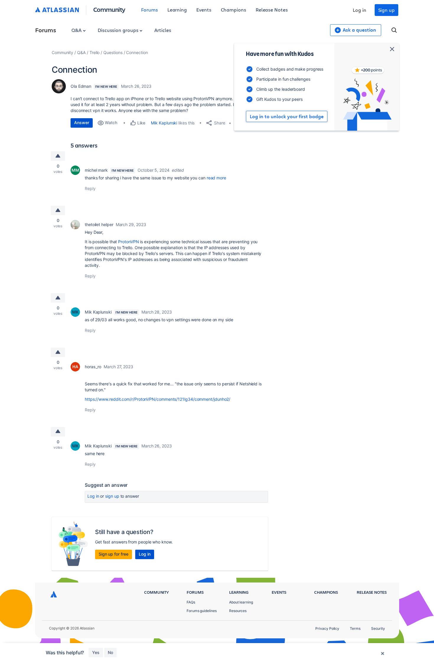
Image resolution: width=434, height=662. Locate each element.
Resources (238, 611)
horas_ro (93, 366)
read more (216, 177)
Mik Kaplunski (164, 122)
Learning (177, 10)
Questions (112, 52)
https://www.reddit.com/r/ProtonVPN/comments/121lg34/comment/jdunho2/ (157, 399)
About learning (241, 602)
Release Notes (272, 10)
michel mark (96, 170)
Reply (90, 188)
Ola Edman (81, 86)
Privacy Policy (327, 628)
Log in (359, 10)
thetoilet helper (99, 224)
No (110, 652)
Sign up (386, 10)
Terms (355, 628)
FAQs (191, 602)
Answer (81, 122)
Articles (162, 30)
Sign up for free (113, 553)
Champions (233, 10)
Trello (94, 52)
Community (109, 9)
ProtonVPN (128, 241)
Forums (149, 10)
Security (378, 628)
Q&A (77, 30)
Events (203, 10)
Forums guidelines (202, 611)
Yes (95, 652)
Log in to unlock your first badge (287, 116)
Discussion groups (119, 30)
